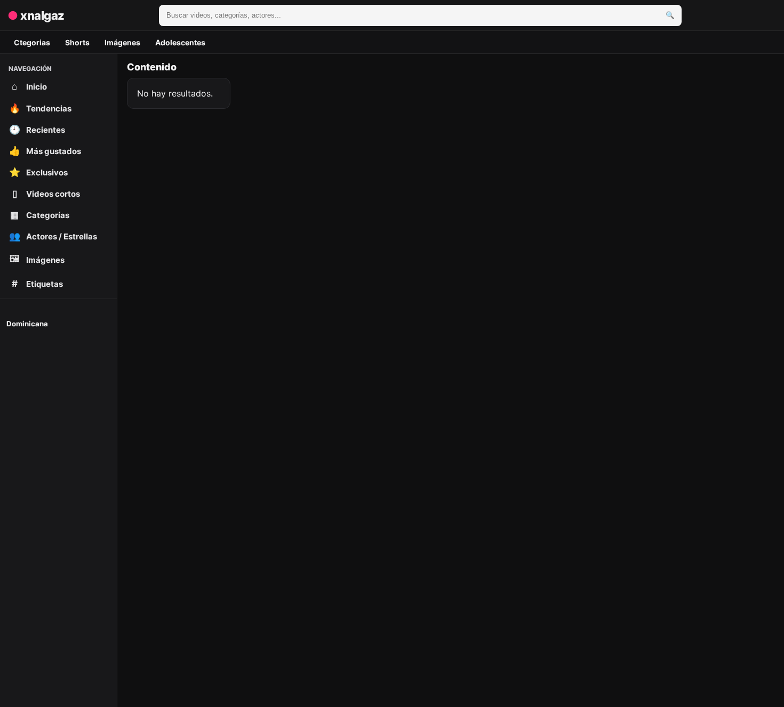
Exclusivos (38, 172)
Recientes (37, 129)
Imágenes (122, 42)
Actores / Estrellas (53, 236)
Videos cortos (46, 193)
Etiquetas (37, 283)
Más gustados (45, 151)
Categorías (39, 215)
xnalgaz (36, 15)
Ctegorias (32, 42)
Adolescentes (180, 42)
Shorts (77, 42)
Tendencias (40, 108)
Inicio (29, 86)
